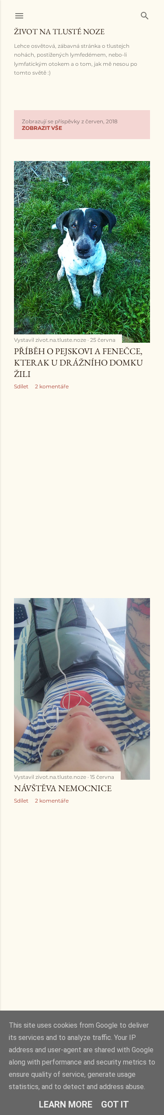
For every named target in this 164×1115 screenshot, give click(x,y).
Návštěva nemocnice (63, 788)
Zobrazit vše (42, 128)
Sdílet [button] (21, 386)
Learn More (65, 1104)
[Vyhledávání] (145, 13)
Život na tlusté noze (59, 31)
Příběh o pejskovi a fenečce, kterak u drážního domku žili (78, 362)
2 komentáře (52, 386)
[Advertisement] (82, 494)
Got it (115, 1104)
